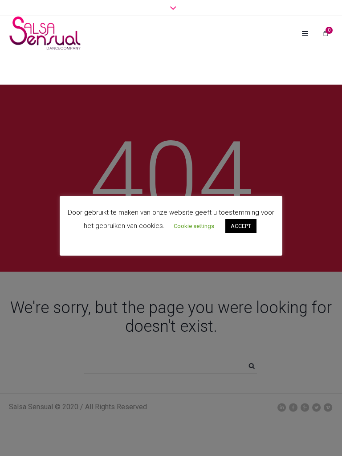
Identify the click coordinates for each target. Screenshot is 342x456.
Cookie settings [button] (194, 226)
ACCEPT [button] (241, 226)
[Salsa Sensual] (45, 33)
